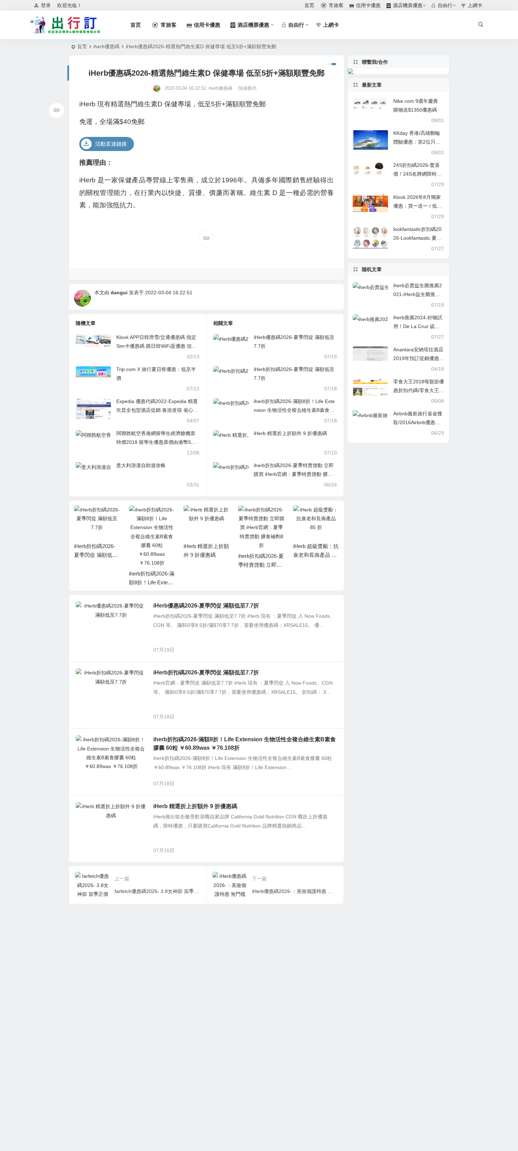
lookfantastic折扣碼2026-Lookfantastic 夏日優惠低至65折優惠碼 (417, 238)
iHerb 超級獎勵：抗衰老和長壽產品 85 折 (261, 555)
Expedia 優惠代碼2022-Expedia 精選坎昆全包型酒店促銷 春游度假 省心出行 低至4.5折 (157, 410)
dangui (119, 292)
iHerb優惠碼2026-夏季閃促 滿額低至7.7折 (206, 606)
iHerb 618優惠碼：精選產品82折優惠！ (315, 555)
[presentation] (298, 517)
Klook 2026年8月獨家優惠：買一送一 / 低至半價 (417, 206)
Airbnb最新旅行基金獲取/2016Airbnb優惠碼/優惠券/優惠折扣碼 (417, 422)
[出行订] (65, 25)
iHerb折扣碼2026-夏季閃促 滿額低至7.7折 (206, 672)
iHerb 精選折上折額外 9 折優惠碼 (290, 433)
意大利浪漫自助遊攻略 (141, 465)
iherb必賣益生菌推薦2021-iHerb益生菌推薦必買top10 (417, 294)
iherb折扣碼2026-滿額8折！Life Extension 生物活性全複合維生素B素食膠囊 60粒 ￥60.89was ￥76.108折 (294, 410)
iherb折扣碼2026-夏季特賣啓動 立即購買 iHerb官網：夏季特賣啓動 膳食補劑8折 (294, 474)
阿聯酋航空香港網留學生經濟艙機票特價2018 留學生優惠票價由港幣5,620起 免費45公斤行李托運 (157, 442)
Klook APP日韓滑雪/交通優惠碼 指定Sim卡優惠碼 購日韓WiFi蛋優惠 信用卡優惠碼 (156, 346)
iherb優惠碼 (106, 46)
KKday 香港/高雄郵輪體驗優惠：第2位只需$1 (416, 141)
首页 (82, 46)
